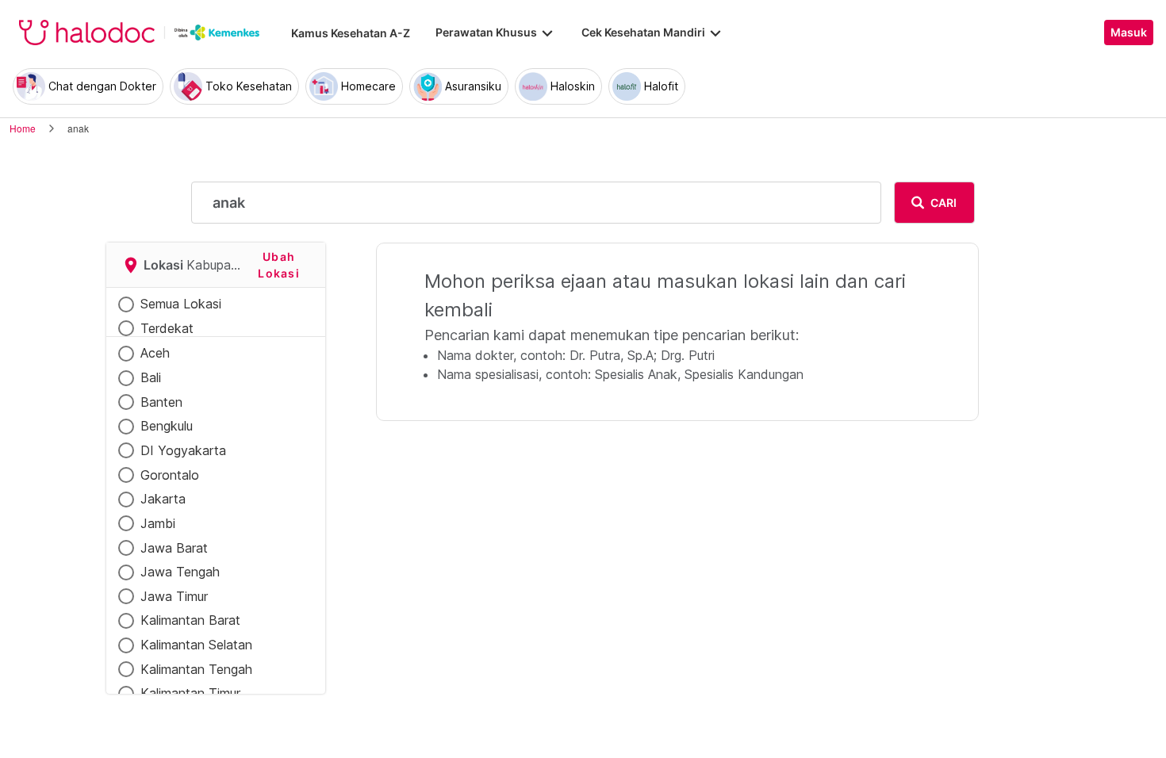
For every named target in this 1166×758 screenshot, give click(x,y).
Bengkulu (166, 426)
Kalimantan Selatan (196, 644)
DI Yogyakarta (183, 450)
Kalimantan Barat (190, 620)
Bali (150, 377)
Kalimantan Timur (190, 693)
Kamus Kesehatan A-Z (350, 33)
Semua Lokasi (180, 304)
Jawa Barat (174, 548)
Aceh (155, 353)
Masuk (1128, 32)
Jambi (157, 523)
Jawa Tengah (180, 572)
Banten (161, 402)
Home (23, 128)
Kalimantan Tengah (196, 669)
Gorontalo (169, 475)
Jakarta (163, 499)
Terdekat (167, 328)
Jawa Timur (174, 596)
